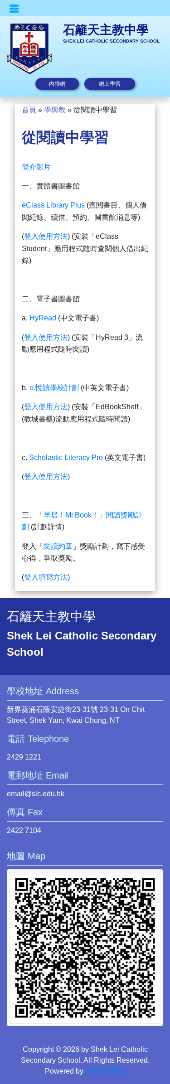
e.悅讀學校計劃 (54, 388)
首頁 (29, 110)
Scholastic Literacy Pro (66, 457)
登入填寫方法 (46, 577)
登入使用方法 (46, 236)
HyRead (42, 318)
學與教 (55, 110)
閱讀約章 (58, 546)
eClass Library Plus (53, 205)
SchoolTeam (105, 1071)
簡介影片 (36, 167)
